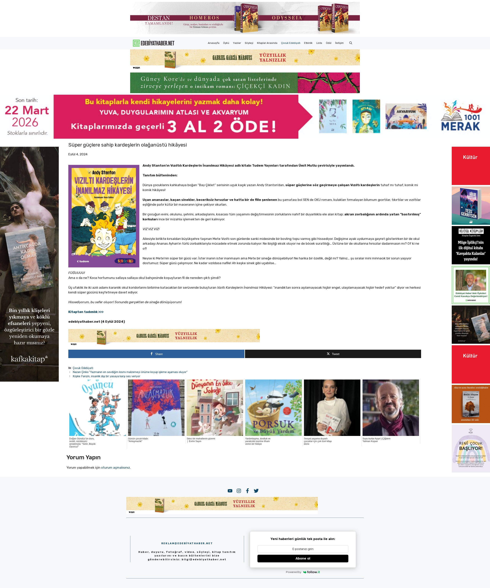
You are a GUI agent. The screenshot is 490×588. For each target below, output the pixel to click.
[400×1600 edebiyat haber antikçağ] (29, 381)
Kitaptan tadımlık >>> (86, 312)
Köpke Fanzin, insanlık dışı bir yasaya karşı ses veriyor (106, 376)
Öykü (226, 43)
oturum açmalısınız (115, 467)
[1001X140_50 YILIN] (245, 33)
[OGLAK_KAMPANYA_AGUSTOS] (471, 184)
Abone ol (303, 558)
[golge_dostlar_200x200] (471, 224)
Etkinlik (308, 43)
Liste (319, 43)
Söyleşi (249, 43)
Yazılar (237, 43)
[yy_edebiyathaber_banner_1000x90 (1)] (164, 345)
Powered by (293, 571)
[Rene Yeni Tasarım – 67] (471, 471)
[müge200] (471, 263)
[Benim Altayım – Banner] (471, 422)
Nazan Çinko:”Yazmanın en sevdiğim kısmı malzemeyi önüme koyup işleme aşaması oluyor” (130, 372)
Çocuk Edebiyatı (290, 43)
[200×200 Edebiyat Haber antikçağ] (471, 342)
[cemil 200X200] (471, 303)
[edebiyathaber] (245, 92)
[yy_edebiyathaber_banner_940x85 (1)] (245, 69)
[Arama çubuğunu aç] (350, 43)
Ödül (328, 43)
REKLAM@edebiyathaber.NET (187, 543)
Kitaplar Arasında (267, 43)
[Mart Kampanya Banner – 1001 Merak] (245, 137)
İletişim (339, 43)
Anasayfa (213, 43)
